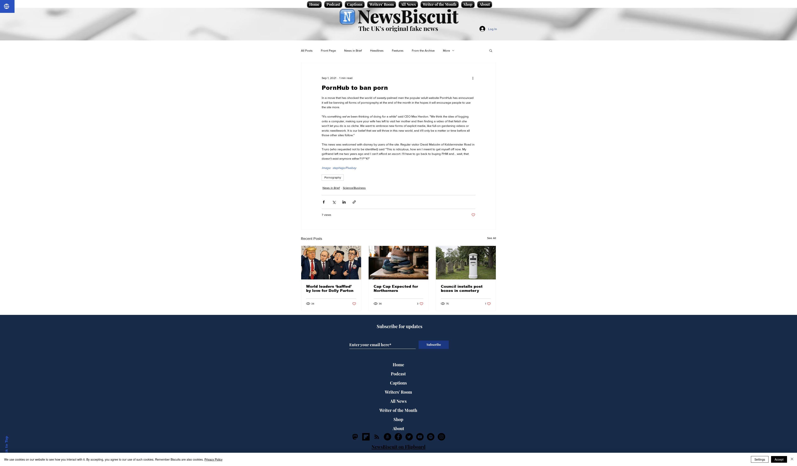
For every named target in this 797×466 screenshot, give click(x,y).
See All (491, 238)
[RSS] (376, 437)
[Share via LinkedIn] (344, 202)
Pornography (332, 177)
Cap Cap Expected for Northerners (396, 288)
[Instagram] (441, 437)
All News (398, 401)
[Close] (792, 459)
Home (398, 364)
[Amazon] (387, 437)
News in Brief (353, 50)
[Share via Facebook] (324, 202)
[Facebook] (398, 437)
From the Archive (423, 50)
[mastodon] (355, 437)
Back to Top (7, 447)
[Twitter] (409, 437)
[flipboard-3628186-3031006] (366, 437)
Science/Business (354, 187)
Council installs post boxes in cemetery (462, 288)
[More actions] (472, 77)
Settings (759, 459)
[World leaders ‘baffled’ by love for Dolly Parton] (331, 262)
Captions (398, 383)
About (398, 428)
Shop (398, 419)
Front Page (328, 50)
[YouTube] (420, 437)
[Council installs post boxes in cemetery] (466, 262)
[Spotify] (430, 437)
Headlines (377, 50)
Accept (779, 459)
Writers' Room (398, 392)
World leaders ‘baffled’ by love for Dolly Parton (329, 288)
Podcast (398, 373)
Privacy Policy (213, 459)
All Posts (307, 50)
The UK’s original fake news (398, 28)
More (446, 50)
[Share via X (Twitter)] (334, 202)
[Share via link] (354, 202)
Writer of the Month (398, 410)
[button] (491, 50)
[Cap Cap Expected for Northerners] (399, 262)
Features (397, 50)
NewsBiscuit (408, 16)
